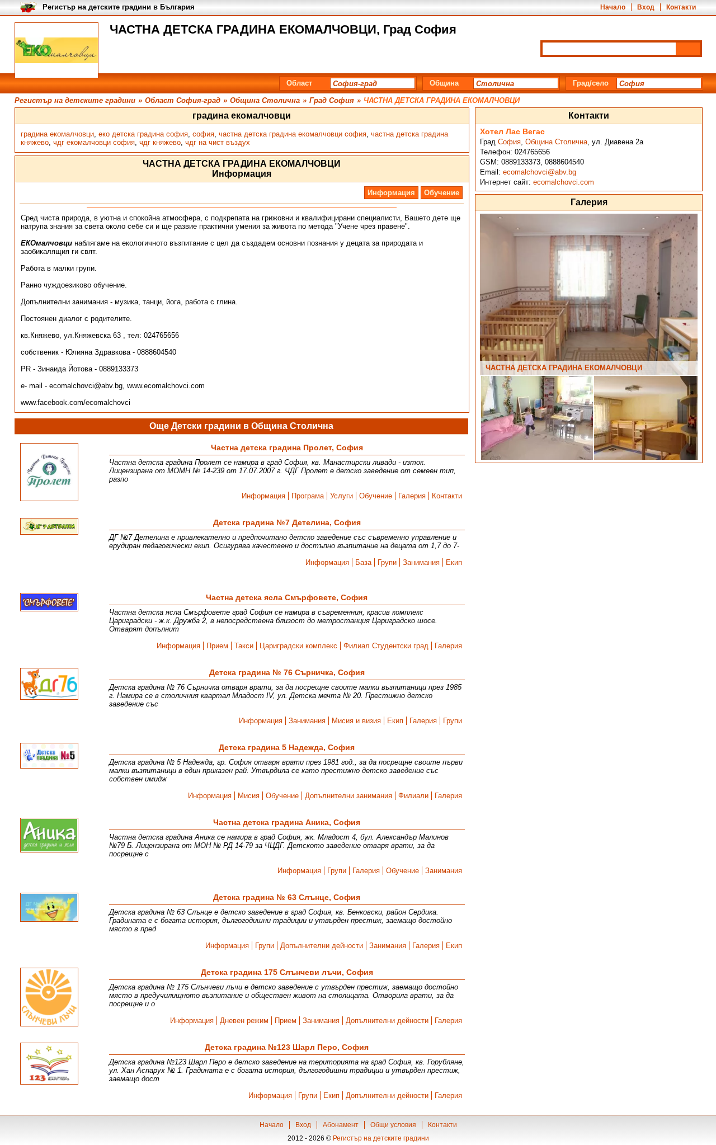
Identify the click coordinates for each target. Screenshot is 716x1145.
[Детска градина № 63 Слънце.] (49, 908)
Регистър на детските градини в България (119, 7)
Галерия (412, 496)
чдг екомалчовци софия (94, 142)
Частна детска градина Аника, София (286, 822)
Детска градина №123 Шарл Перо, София (287, 1047)
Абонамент (341, 1125)
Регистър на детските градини (381, 1138)
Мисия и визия (356, 721)
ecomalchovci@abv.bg (539, 172)
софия (203, 134)
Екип (454, 562)
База (363, 562)
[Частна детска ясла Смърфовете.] (49, 603)
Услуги (341, 496)
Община (444, 83)
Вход (645, 7)
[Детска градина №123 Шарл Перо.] (49, 1064)
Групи (387, 562)
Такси (243, 646)
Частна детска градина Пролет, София (287, 447)
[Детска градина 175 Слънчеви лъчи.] (49, 998)
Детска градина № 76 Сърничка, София (287, 672)
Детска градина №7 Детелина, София (287, 522)
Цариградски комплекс (298, 646)
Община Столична (556, 142)
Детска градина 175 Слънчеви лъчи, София (287, 972)
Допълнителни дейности (321, 945)
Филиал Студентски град (385, 646)
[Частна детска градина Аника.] (49, 836)
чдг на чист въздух (217, 142)
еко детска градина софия (143, 134)
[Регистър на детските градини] (56, 50)
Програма (307, 496)
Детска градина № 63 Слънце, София (286, 897)
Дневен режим (244, 1020)
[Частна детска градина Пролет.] (49, 473)
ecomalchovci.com (563, 182)
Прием (217, 646)
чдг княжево (160, 142)
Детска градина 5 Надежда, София (287, 747)
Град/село (591, 83)
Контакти (681, 7)
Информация (391, 193)
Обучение (441, 193)
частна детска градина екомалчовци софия (292, 134)
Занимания (421, 562)
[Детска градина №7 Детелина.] (49, 527)
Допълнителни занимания (348, 795)
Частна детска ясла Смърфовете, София (287, 597)
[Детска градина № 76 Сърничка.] (49, 684)
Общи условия (393, 1125)
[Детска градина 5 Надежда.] (49, 756)
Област (299, 83)
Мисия (249, 795)
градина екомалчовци (57, 134)
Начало (612, 7)
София (509, 142)
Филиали (413, 795)
